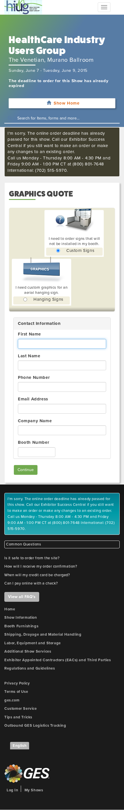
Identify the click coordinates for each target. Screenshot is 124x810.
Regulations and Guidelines (29, 668)
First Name (29, 334)
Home (9, 609)
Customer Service (20, 708)
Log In (12, 790)
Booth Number (33, 442)
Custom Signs (80, 250)
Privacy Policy (17, 683)
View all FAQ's (21, 596)
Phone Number (34, 377)
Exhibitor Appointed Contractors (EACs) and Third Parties (57, 660)
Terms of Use (16, 691)
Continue (26, 469)
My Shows (34, 790)
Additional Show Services (27, 651)
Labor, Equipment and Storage (32, 643)
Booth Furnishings (21, 626)
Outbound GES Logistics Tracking (35, 725)
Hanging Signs (48, 299)
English (20, 745)
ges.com (11, 700)
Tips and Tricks (18, 717)
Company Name (35, 420)
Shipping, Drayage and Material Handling (42, 634)
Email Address (33, 399)
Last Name (29, 355)
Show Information (20, 617)
